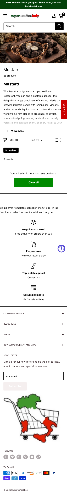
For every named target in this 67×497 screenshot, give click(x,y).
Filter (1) (13, 140)
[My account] (53, 16)
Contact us (33, 277)
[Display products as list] (62, 140)
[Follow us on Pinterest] (25, 457)
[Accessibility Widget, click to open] (61, 248)
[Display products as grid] (56, 140)
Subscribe (15, 386)
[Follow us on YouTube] (32, 457)
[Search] (59, 26)
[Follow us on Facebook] (5, 457)
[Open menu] (5, 15)
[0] (61, 16)
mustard (12, 150)
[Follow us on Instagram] (18, 457)
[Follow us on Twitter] (12, 457)
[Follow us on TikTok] (38, 457)
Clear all (34, 182)
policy (42, 255)
